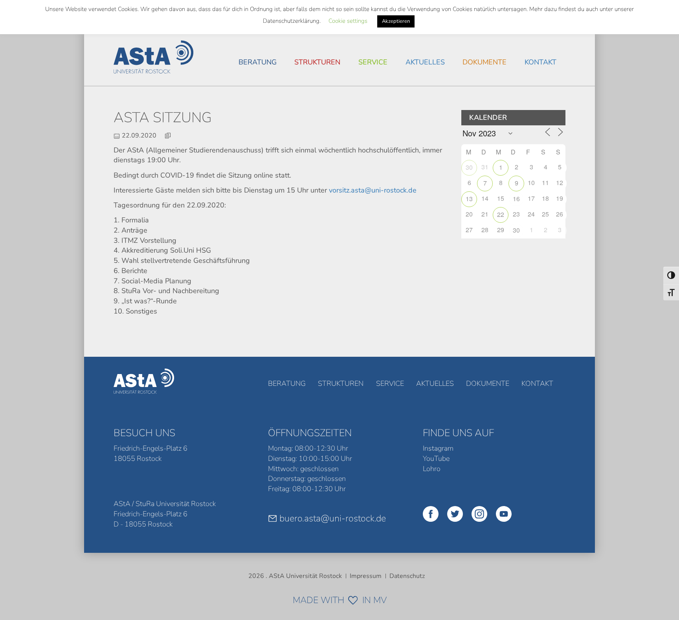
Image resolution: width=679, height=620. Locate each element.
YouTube (436, 458)
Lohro (431, 468)
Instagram (438, 448)
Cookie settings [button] (347, 21)
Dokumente (484, 62)
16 (516, 198)
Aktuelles (425, 62)
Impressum (366, 576)
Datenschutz (407, 576)
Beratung (258, 62)
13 (469, 198)
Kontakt (540, 62)
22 (500, 214)
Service (372, 62)
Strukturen (317, 62)
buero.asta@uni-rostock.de (332, 518)
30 (469, 167)
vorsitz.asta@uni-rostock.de (373, 190)
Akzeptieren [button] (396, 21)
